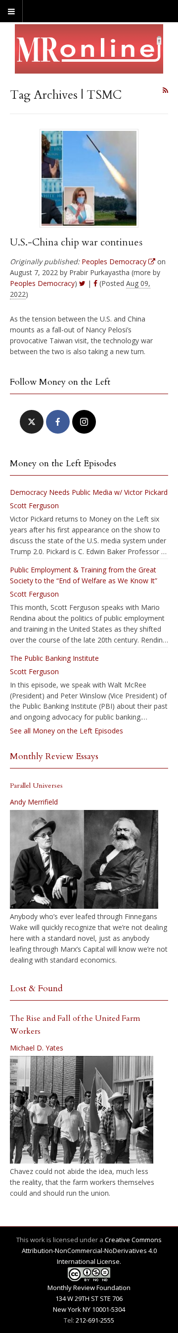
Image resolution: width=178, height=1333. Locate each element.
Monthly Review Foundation (89, 1287)
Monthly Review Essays (54, 756)
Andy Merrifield (34, 802)
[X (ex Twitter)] (32, 422)
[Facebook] (58, 422)
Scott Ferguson (34, 505)
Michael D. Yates (36, 1047)
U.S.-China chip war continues (76, 242)
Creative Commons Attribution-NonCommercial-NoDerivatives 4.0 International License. (92, 1250)
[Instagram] (84, 422)
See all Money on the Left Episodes (66, 730)
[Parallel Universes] (84, 859)
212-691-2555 (95, 1320)
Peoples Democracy (42, 283)
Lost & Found (36, 988)
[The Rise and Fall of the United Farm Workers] (81, 1110)
